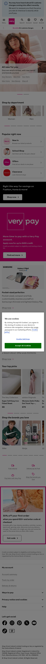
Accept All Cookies (23, 345)
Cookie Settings (23, 339)
